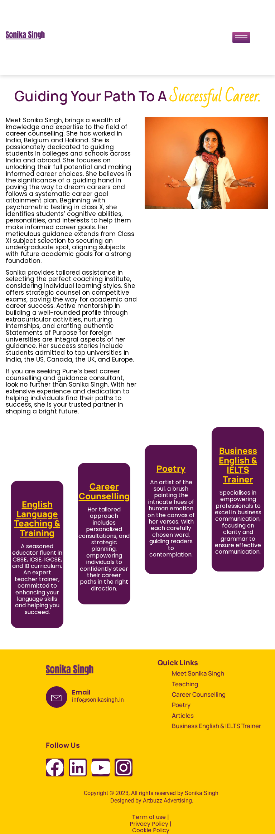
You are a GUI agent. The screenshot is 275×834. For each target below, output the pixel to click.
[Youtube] (101, 767)
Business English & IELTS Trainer (238, 465)
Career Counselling (104, 490)
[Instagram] (123, 767)
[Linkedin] (78, 767)
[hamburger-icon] (241, 37)
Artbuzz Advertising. (168, 800)
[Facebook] (55, 767)
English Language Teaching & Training (37, 518)
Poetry (170, 468)
